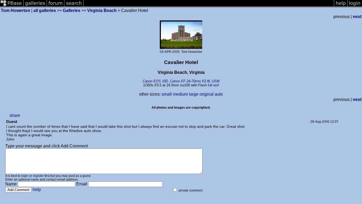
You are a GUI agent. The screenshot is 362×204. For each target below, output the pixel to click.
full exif (213, 85)
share (15, 115)
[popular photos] (208, 6)
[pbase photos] (12, 6)
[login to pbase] (355, 6)
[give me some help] (341, 6)
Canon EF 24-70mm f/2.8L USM (194, 81)
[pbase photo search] (73, 6)
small (167, 94)
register (38, 176)
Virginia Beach (102, 10)
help (37, 189)
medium (180, 94)
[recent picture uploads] (35, 6)
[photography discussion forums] (55, 6)
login (24, 176)
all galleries (44, 10)
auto (219, 94)
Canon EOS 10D (155, 81)
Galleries (71, 10)
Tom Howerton (15, 10)
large (193, 94)
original (207, 94)
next (357, 16)
